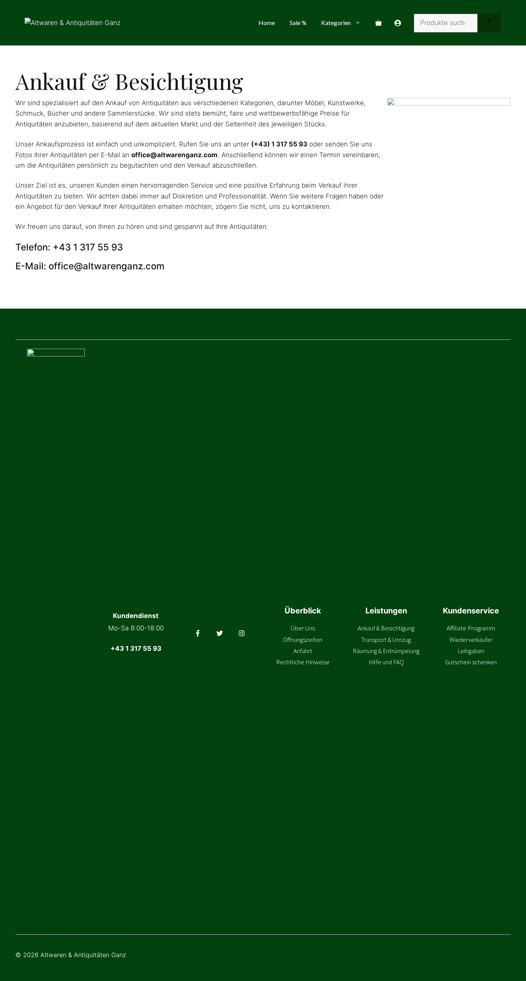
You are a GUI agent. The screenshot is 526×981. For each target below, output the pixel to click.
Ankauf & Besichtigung (386, 628)
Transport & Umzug (386, 639)
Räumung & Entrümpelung (386, 651)
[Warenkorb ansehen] (378, 23)
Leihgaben (470, 651)
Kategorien (336, 22)
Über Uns (303, 628)
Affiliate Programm (471, 628)
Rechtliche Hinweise (303, 662)
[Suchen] (489, 22)
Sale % (298, 22)
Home (266, 22)
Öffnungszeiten (302, 639)
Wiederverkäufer (470, 639)
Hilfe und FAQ (386, 662)
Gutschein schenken (471, 662)
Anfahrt (302, 651)
